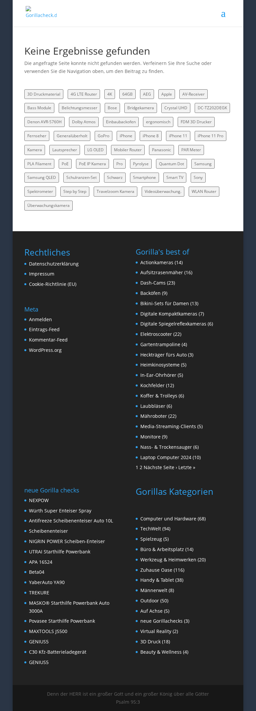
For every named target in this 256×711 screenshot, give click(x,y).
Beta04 (36, 572)
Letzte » (186, 467)
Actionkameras (156, 262)
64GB (127, 94)
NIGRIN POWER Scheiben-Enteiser (67, 541)
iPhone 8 (151, 136)
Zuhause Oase (156, 570)
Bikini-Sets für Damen (164, 303)
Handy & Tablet (157, 580)
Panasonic (161, 150)
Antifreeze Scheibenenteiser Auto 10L (71, 520)
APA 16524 (40, 562)
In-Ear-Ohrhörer (158, 375)
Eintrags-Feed (44, 329)
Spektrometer (40, 191)
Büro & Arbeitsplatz (162, 549)
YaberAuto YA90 (47, 582)
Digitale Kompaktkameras (168, 314)
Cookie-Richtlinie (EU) (52, 284)
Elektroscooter (156, 334)
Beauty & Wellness (161, 652)
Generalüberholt (72, 136)
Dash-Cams (153, 283)
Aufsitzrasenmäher (161, 272)
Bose (112, 108)
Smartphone (144, 177)
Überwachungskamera (48, 205)
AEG (147, 94)
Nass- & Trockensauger (166, 447)
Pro (119, 164)
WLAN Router (204, 191)
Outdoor (149, 600)
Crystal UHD (175, 108)
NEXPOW (39, 500)
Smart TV (174, 177)
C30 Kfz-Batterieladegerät (57, 652)
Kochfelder (152, 385)
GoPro (103, 136)
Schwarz (115, 177)
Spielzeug (151, 539)
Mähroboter (153, 416)
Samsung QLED (41, 177)
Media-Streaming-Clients (168, 426)
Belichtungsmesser (79, 108)
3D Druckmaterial (43, 94)
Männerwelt (153, 590)
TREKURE (39, 592)
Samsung (203, 164)
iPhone (126, 136)
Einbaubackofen (121, 122)
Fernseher (36, 136)
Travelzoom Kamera (115, 191)
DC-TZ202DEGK (212, 108)
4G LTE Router (84, 94)
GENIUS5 (39, 641)
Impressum (41, 274)
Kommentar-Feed (48, 340)
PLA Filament (39, 164)
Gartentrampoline (160, 344)
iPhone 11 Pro (210, 136)
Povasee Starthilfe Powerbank (62, 621)
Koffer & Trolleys (158, 395)
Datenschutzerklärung (54, 264)
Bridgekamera (140, 108)
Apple (166, 94)
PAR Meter (191, 150)
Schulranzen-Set (81, 177)
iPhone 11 (178, 136)
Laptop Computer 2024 (165, 457)
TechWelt (150, 528)
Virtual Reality (155, 631)
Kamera (34, 150)
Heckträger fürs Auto (163, 355)
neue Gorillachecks (161, 621)
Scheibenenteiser (48, 531)
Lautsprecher (64, 150)
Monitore (150, 436)
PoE (65, 164)
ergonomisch (158, 122)
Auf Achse (151, 611)
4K (109, 94)
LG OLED (95, 150)
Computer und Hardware (168, 518)
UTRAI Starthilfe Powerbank (59, 551)
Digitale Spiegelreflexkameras (173, 324)
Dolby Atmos (84, 122)
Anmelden (40, 319)
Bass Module (39, 108)
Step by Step (74, 191)
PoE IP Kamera (92, 164)
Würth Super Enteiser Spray (60, 510)
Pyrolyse (141, 164)
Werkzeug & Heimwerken (168, 559)
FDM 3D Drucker (196, 122)
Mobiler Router (128, 150)
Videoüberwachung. (163, 191)
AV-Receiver (193, 94)
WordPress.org (45, 350)
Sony (198, 177)
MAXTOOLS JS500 (48, 631)
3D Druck (150, 641)
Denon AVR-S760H (44, 122)
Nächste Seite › (160, 467)
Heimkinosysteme (160, 364)
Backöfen (150, 293)
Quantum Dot (171, 164)
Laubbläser (152, 406)
